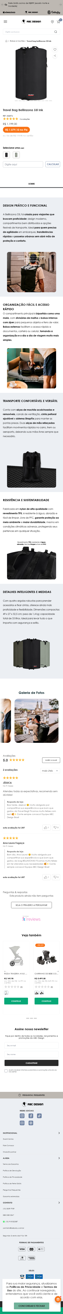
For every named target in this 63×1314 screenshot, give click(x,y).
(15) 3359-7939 (8, 1209)
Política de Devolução (12, 1170)
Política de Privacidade (12, 1177)
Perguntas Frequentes (12, 1190)
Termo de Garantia (11, 1164)
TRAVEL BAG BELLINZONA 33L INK (39, 41)
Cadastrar (31, 1063)
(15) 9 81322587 (12, 1221)
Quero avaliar (51, 760)
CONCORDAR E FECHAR (31, 1305)
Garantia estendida (11, 1196)
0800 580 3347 (8, 1215)
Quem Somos (8, 1139)
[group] (31, 73)
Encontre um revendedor (33, 1095)
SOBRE (31, 183)
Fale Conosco (8, 1145)
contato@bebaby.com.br (13, 1228)
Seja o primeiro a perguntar (31, 905)
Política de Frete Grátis (12, 1183)
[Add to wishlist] (55, 50)
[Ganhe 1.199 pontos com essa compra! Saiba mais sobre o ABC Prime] (58, 1299)
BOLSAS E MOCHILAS (17, 41)
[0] (58, 21)
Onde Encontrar (9, 1152)
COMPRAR (16, 1001)
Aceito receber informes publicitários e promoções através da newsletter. (33, 1071)
